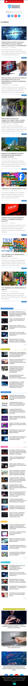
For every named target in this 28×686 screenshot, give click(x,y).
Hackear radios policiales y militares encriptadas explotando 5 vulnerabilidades (17, 377)
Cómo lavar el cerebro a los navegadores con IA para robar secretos (17, 327)
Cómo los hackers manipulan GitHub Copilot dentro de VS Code (17, 320)
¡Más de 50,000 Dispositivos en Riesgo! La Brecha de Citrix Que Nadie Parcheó (17, 418)
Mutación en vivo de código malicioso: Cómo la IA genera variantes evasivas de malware (17, 341)
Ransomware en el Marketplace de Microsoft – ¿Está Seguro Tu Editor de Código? (17, 587)
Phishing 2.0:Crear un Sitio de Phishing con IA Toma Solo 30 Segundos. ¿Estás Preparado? (17, 507)
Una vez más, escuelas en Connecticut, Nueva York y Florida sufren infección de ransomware (13, 120)
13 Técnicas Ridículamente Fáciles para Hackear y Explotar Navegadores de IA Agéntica (17, 500)
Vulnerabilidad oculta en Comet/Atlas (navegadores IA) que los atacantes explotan (17, 404)
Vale (14, 683)
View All (25, 344)
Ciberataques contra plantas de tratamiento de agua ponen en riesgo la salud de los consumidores (13, 43)
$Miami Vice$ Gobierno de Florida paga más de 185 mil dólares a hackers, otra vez (12, 155)
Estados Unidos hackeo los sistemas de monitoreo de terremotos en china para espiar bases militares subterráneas (16, 369)
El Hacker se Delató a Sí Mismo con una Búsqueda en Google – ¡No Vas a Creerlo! (17, 554)
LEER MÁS (24, 57)
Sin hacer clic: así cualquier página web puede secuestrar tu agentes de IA (17, 334)
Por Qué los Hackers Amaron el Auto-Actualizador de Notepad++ (17, 533)
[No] (26, 680)
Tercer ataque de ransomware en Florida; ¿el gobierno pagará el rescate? (12, 219)
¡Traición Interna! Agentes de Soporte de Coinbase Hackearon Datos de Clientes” (18, 547)
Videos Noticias (14, 190)
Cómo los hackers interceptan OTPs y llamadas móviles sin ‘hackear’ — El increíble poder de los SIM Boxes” (14, 626)
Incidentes (14, 47)
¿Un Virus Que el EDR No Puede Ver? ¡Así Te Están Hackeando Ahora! (17, 594)
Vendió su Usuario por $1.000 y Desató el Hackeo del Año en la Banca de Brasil (17, 540)
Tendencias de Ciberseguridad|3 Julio (13, 188)
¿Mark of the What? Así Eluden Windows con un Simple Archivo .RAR (17, 424)
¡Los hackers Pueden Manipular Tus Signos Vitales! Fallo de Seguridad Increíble (17, 438)
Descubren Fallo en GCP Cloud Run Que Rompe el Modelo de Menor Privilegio (17, 431)
